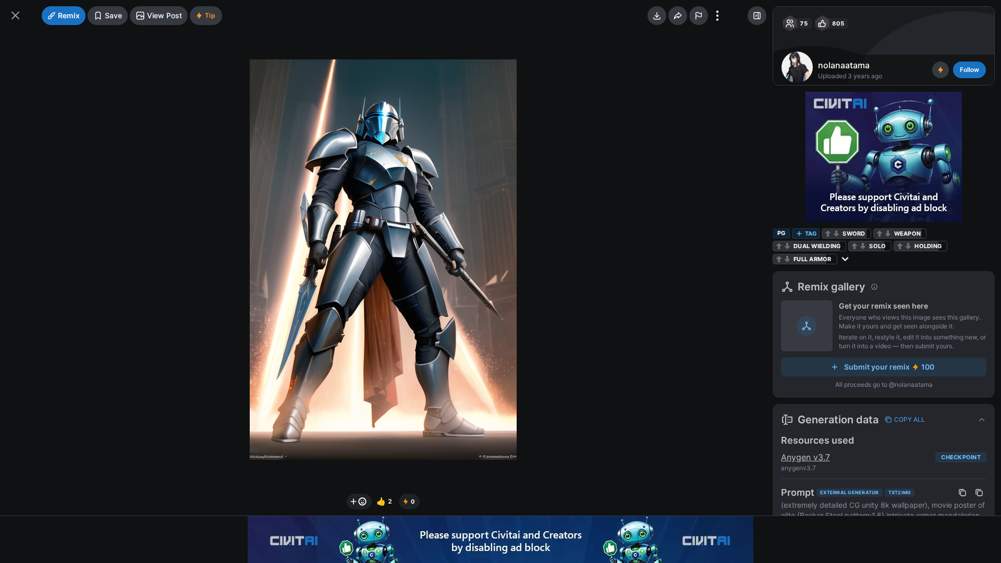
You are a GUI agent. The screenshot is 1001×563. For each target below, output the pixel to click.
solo (877, 246)
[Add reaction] (359, 501)
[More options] (717, 15)
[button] (883, 419)
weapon (907, 233)
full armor (813, 259)
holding (928, 246)
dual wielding (817, 246)
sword (854, 233)
